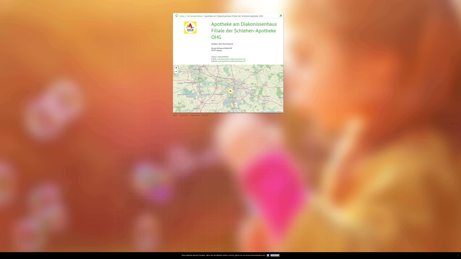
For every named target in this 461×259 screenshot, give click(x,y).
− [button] (176, 71)
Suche (175, 115)
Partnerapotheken (195, 16)
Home (182, 16)
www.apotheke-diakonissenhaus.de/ (231, 61)
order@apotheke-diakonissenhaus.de (231, 59)
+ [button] (176, 67)
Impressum (184, 115)
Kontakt (205, 115)
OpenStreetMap (270, 112)
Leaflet (262, 112)
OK (268, 255)
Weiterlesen (274, 255)
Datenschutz (195, 115)
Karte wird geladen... (228, 89)
